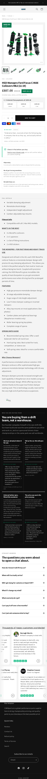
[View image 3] (21, 70)
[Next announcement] (43, 2)
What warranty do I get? (11, 598)
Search (6, 746)
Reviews (7, 727)
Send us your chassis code (15, 152)
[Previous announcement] (4, 2)
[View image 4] (29, 70)
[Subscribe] (36, 759)
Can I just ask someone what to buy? (15, 613)
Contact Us (8, 731)
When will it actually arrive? (12, 575)
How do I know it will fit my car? (14, 568)
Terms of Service (10, 741)
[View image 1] (5, 70)
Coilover (10, 16)
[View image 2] (13, 70)
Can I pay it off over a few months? (15, 605)
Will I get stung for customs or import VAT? (18, 583)
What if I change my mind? (12, 590)
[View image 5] (38, 70)
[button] (4, 9)
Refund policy (9, 736)
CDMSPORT (26, 778)
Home (3, 16)
